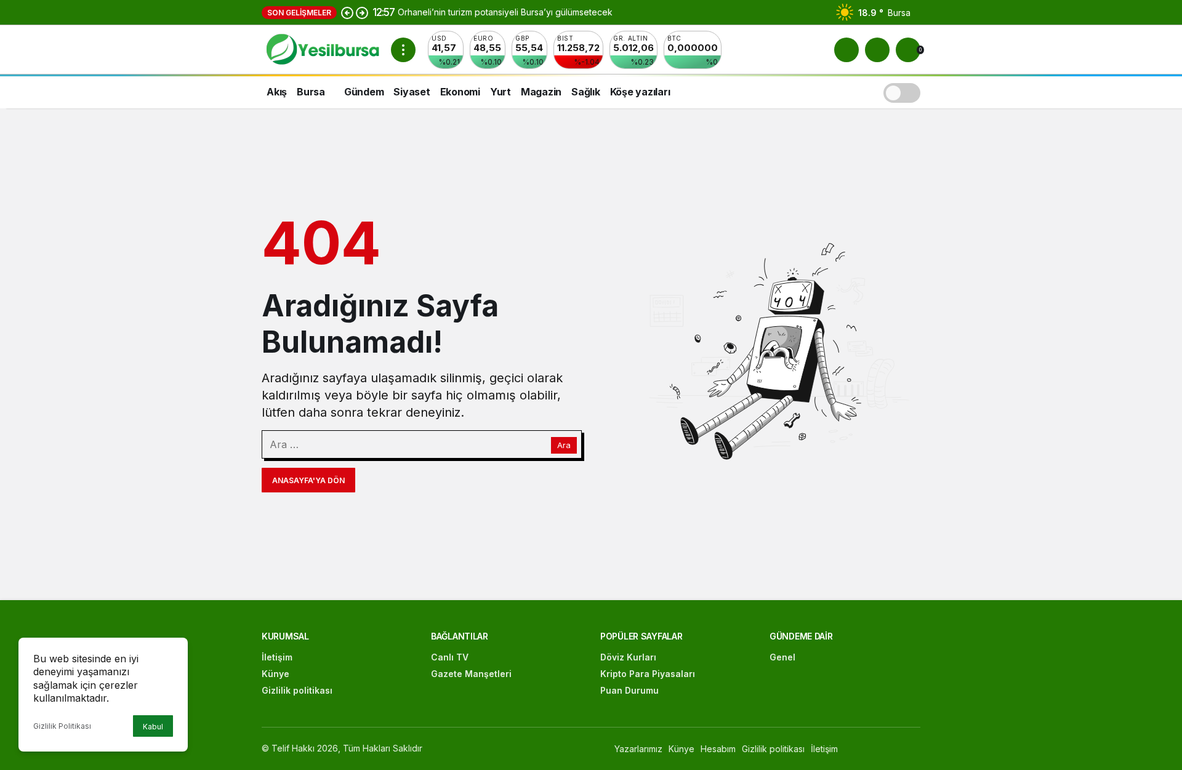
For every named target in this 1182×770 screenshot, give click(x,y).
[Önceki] (347, 12)
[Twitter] (888, 749)
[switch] (901, 91)
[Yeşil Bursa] (321, 48)
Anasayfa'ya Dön (308, 480)
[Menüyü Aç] (403, 50)
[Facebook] (861, 749)
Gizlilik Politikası (62, 726)
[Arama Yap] (846, 50)
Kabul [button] (153, 726)
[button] (877, 50)
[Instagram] (914, 749)
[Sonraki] (362, 12)
